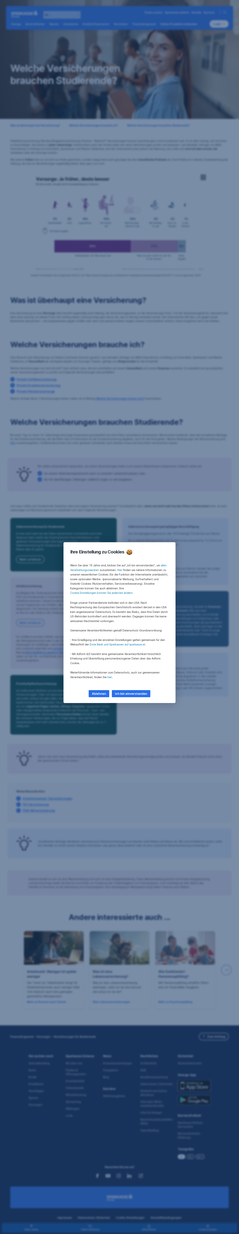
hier (109, 677)
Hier (119, 570)
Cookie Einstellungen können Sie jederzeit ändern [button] (101, 592)
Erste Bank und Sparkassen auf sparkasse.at (117, 644)
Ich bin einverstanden (131, 694)
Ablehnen (99, 694)
